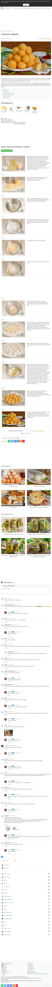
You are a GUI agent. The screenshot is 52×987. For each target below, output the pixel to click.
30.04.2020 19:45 (19, 671)
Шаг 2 (3, 174)
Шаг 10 (3, 361)
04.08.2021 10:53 (18, 612)
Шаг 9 (3, 340)
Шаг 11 (3, 388)
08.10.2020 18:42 (10, 618)
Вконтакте (5, 971)
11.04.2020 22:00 (18, 718)
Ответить (6, 601)
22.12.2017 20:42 (9, 802)
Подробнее (5, 2)
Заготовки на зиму (27, 912)
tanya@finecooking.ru (7, 963)
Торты (27, 905)
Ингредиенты (30, 8)
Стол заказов (6, 865)
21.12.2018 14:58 (10, 772)
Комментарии (6, 97)
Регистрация (47, 8)
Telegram (5, 964)
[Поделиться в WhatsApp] (9, 441)
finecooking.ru (7, 8)
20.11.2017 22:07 (18, 849)
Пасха (27, 909)
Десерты (27, 893)
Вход (43, 8)
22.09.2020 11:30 (15, 624)
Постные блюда (27, 931)
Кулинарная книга (37, 8)
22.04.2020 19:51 (16, 684)
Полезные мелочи (27, 934)
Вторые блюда (27, 877)
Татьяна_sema (7, 745)
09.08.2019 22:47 (18, 739)
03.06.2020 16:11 (16, 651)
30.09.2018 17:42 (18, 794)
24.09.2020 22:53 (18, 631)
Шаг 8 (3, 319)
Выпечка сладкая (27, 896)
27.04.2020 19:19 (18, 691)
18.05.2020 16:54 (11, 658)
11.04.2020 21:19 (10, 698)
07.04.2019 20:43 (18, 752)
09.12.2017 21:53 (12, 815)
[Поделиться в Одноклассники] (20, 441)
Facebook (5, 967)
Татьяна (5, 40)
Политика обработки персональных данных (38, 973)
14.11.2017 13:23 (14, 842)
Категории (6, 868)
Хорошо (26, 4)
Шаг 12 (3, 409)
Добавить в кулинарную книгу (9, 438)
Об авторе (16, 8)
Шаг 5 (3, 237)
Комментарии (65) (27, 433)
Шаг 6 (3, 258)
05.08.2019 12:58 (10, 725)
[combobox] (8, 861)
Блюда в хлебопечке (27, 918)
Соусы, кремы (27, 886)
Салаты (27, 883)
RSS (4, 974)
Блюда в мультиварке (27, 915)
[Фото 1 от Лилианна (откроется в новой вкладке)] (8, 829)
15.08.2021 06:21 (9, 598)
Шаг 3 (3, 195)
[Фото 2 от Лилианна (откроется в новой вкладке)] (15, 829)
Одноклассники (6, 972)
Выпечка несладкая (27, 899)
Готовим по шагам (7, 150)
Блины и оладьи (27, 928)
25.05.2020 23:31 (11, 644)
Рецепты (25, 8)
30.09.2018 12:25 (13, 787)
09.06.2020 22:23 (10, 638)
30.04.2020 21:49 (18, 678)
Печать (19, 438)
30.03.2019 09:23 (14, 745)
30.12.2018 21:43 (18, 781)
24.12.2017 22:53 (18, 809)
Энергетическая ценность (8, 93)
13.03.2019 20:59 (12, 759)
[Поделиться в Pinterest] (23, 441)
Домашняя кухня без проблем (7, 976)
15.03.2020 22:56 (10, 711)
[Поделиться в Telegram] (12, 441)
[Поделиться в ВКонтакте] (17, 441)
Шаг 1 (3, 153)
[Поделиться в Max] (15, 441)
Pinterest (5, 969)
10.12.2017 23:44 (18, 835)
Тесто (27, 925)
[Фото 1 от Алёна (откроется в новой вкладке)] (8, 733)
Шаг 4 (3, 216)
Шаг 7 (3, 298)
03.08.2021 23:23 (18, 604)
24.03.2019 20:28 (18, 766)
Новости (21, 8)
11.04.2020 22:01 (18, 705)
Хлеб (27, 921)
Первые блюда (27, 873)
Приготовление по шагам (8, 94)
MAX (4, 966)
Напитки (27, 889)
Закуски (6, 30)
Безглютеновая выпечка (27, 902)
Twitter (4, 968)
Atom (4, 973)
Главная (2, 30)
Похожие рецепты (7, 96)
